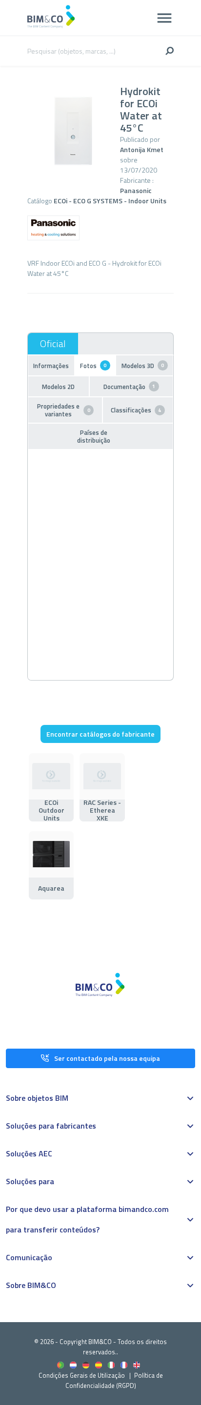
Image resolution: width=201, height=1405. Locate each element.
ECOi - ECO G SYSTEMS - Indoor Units (110, 200)
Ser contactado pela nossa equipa (107, 1058)
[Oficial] (53, 343)
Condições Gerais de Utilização (82, 1375)
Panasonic (136, 190)
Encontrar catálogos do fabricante (100, 734)
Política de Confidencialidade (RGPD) (114, 1380)
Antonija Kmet (141, 149)
